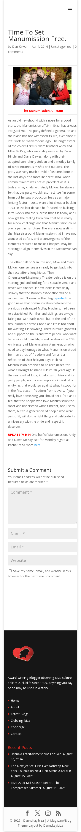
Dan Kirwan (20, 46)
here (37, 445)
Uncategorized (61, 46)
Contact (16, 734)
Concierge (18, 727)
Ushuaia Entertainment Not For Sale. (36, 754)
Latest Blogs (20, 714)
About (15, 707)
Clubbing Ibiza (20, 720)
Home (15, 700)
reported (60, 298)
